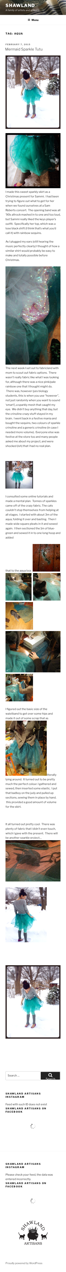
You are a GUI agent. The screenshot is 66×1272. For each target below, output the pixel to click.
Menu (35, 19)
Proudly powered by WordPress (24, 1263)
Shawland (20, 5)
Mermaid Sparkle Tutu (24, 49)
